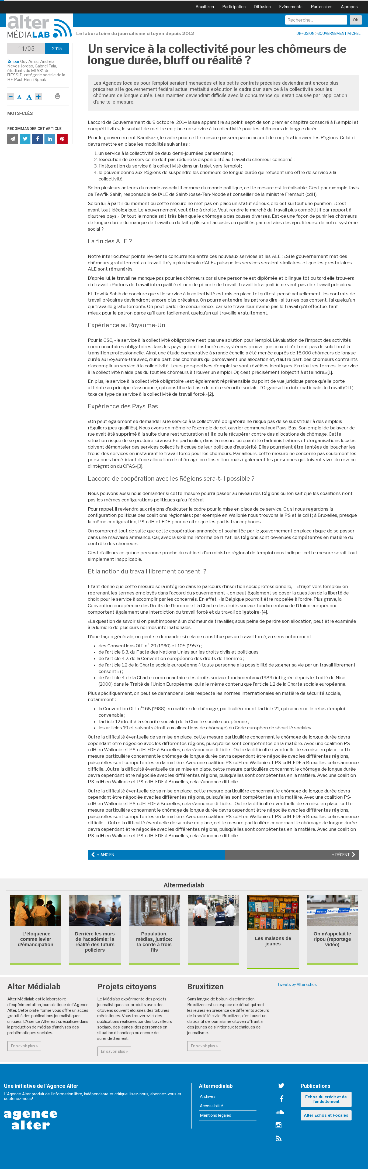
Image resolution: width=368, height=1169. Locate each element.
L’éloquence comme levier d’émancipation (35, 939)
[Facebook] (281, 1099)
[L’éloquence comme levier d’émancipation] (35, 910)
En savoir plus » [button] (26, 1045)
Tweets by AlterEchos (297, 984)
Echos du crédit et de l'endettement (326, 1099)
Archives (208, 1096)
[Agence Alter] (31, 1116)
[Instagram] (279, 1125)
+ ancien (104, 854)
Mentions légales (215, 1115)
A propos (349, 6)
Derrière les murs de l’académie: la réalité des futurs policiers (95, 942)
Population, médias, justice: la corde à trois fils (154, 942)
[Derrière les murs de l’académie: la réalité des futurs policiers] (94, 910)
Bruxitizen (205, 6)
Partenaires (321, 6)
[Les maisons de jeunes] (272, 912)
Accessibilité (211, 1105)
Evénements (291, 6)
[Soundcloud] (280, 1112)
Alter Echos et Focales (326, 1115)
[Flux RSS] (279, 1139)
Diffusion (262, 6)
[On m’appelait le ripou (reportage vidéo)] (332, 910)
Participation (234, 6)
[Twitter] (281, 1086)
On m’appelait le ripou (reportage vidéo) (332, 939)
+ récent (344, 854)
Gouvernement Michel (338, 33)
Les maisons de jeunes (273, 941)
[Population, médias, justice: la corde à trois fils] (154, 910)
